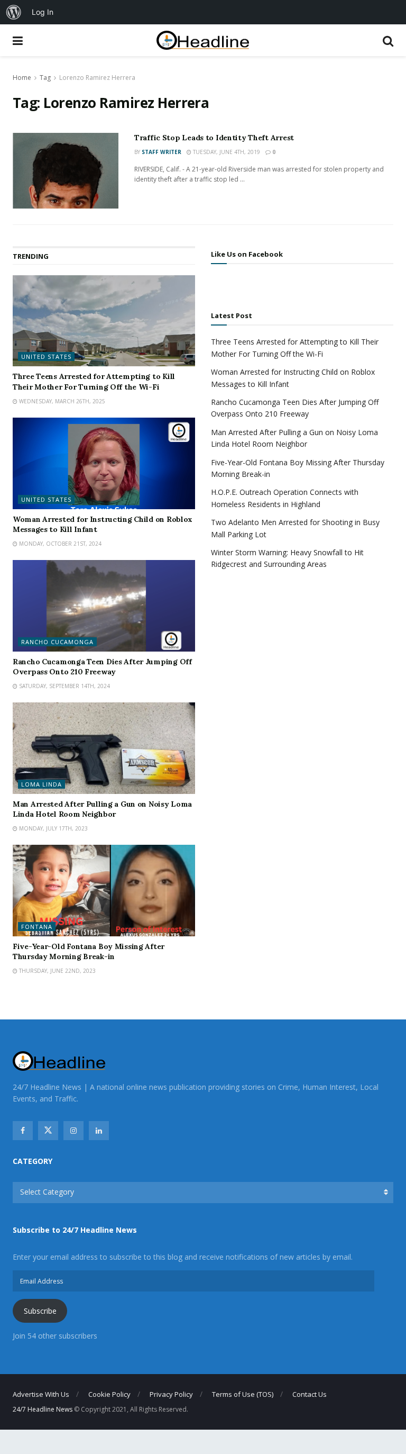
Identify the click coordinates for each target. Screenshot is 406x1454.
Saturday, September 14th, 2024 (63, 686)
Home (22, 77)
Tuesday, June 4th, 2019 (225, 152)
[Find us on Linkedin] (99, 1130)
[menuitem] (13, 12)
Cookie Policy (109, 1394)
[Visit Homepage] (202, 40)
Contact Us (309, 1394)
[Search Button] (388, 40)
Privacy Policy (171, 1394)
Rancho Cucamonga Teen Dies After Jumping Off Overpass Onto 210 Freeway (102, 667)
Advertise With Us (41, 1394)
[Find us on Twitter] (48, 1130)
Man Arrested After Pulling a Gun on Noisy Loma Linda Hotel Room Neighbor (102, 809)
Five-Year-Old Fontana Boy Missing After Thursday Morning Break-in (88, 952)
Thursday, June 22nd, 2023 (56, 970)
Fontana (36, 927)
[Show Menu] (18, 40)
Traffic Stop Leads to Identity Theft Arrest (214, 137)
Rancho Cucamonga (57, 642)
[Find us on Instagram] (73, 1130)
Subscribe (40, 1311)
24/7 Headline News (42, 1409)
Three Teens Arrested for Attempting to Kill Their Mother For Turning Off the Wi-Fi (94, 382)
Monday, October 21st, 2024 (59, 543)
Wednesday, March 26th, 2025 (61, 401)
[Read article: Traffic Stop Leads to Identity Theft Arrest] (65, 171)
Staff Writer (161, 152)
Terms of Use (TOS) (242, 1394)
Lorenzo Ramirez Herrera (97, 77)
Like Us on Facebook (247, 254)
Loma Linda (41, 784)
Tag (45, 77)
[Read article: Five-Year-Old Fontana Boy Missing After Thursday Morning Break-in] (104, 890)
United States (46, 356)
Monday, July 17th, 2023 (52, 828)
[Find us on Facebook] (23, 1130)
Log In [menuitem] (42, 11)
